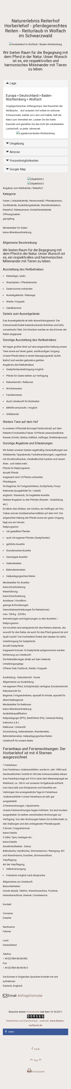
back (36, 1049)
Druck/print (38, 1071)
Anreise (14, 152)
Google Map (17, 169)
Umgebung (16, 143)
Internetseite (33, 1011)
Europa (19, 8)
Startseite (8, 8)
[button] (35, 1032)
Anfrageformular (30, 996)
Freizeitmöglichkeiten (23, 160)
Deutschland (31, 8)
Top (35, 1060)
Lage (12, 83)
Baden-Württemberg (50, 8)
